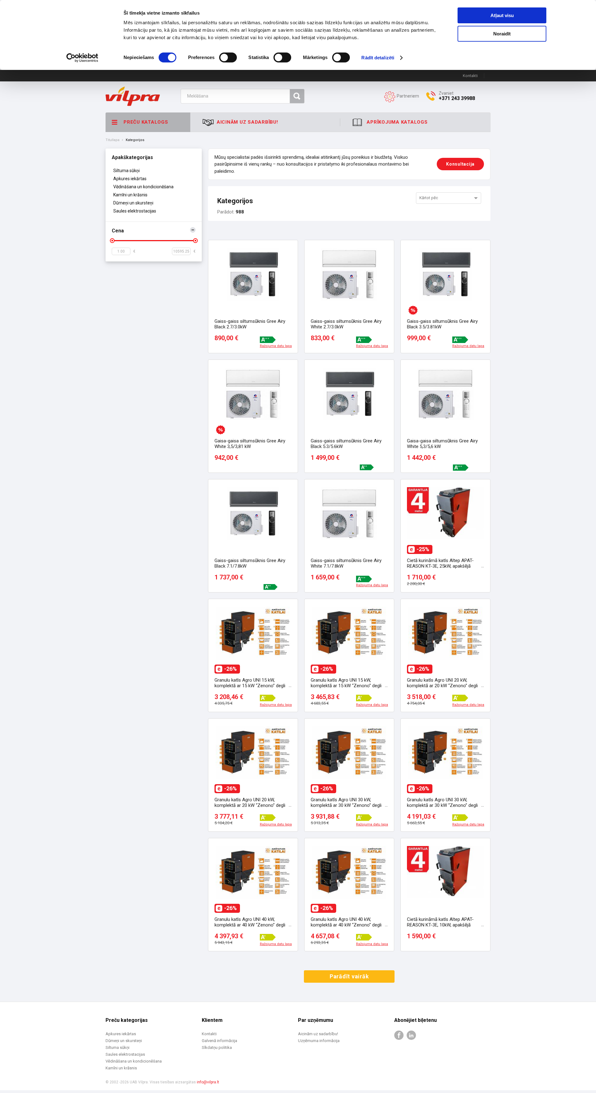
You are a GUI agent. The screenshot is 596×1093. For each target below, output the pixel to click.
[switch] (228, 57)
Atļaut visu (502, 15)
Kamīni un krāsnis (130, 194)
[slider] (112, 240)
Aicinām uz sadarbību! (318, 1033)
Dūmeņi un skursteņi (133, 202)
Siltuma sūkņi (126, 170)
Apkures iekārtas (130, 178)
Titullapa (113, 140)
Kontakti (470, 75)
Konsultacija (460, 164)
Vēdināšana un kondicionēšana (143, 186)
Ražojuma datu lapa (276, 346)
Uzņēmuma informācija (319, 1040)
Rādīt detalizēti (377, 57)
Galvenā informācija (219, 1040)
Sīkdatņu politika (217, 1047)
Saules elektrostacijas (134, 210)
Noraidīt (502, 33)
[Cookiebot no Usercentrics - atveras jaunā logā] (82, 57)
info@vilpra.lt (208, 1082)
